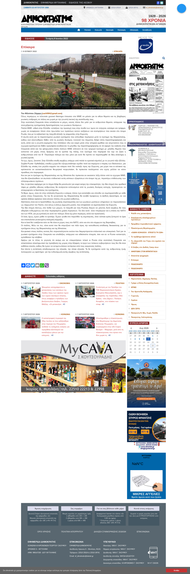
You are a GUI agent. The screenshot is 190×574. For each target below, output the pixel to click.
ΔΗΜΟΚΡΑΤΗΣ (31, 3)
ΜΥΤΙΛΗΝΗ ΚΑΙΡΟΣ (146, 461)
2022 (139, 331)
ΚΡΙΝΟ (133, 287)
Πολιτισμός (122, 30)
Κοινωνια (65, 314)
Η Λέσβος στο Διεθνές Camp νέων (144, 247)
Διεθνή (83, 34)
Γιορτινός (135, 296)
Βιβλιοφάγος (53, 34)
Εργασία (42, 34)
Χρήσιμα (74, 34)
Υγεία (64, 34)
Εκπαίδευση (147, 30)
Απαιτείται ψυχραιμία (139, 256)
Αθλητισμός (134, 30)
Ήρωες (134, 304)
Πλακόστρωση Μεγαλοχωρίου (143, 228)
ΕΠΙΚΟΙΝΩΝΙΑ (143, 532)
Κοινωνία (98, 30)
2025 (153, 331)
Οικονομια (64, 283)
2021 (135, 331)
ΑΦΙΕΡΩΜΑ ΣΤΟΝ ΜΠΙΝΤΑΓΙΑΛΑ (144, 251)
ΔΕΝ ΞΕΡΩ (135, 309)
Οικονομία (109, 30)
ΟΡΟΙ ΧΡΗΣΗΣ (44, 532)
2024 (148, 331)
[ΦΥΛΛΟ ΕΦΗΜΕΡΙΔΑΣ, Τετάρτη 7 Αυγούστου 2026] (146, 117)
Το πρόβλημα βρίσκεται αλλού (143, 237)
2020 (130, 331)
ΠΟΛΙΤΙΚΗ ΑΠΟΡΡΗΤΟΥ (72, 532)
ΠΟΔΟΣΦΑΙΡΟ (137, 264)
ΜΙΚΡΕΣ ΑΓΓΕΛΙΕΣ (146, 495)
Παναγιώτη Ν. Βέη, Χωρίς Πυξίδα (144, 313)
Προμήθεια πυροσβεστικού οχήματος (146, 224)
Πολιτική (87, 30)
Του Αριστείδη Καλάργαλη (141, 292)
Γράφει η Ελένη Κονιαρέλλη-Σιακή (144, 283)
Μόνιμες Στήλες (28, 34)
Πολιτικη (120, 283)
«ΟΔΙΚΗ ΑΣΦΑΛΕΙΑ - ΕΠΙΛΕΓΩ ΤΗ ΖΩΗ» (147, 232)
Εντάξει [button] (176, 570)
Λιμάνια (134, 300)
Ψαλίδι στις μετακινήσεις (141, 213)
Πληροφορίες (95, 34)
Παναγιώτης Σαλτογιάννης (141, 317)
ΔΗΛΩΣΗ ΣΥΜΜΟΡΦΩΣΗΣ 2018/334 (110, 532)
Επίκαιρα (28, 47)
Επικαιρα (118, 51)
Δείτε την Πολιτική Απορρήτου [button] (90, 570)
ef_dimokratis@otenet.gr (154, 8)
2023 (144, 331)
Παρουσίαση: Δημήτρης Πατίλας (144, 279)
